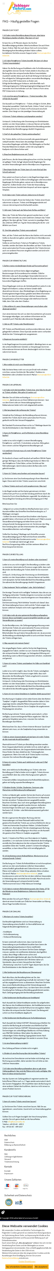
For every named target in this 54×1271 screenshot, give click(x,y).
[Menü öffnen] (4, 3)
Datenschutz (9, 1142)
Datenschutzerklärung (10, 1258)
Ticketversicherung (11, 1162)
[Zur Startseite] (20, 8)
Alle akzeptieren (41, 1266)
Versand (7, 1159)
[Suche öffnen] (51, 3)
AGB (6, 1140)
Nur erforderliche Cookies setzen (19, 1266)
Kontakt (7, 1171)
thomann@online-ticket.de (26, 873)
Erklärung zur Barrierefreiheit (14, 1145)
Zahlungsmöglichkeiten (13, 1157)
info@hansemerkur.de (16, 1122)
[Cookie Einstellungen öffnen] (3, 1212)
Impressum (8, 1173)
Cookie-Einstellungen (27, 1261)
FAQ (6, 1154)
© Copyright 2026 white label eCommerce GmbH (19, 1218)
